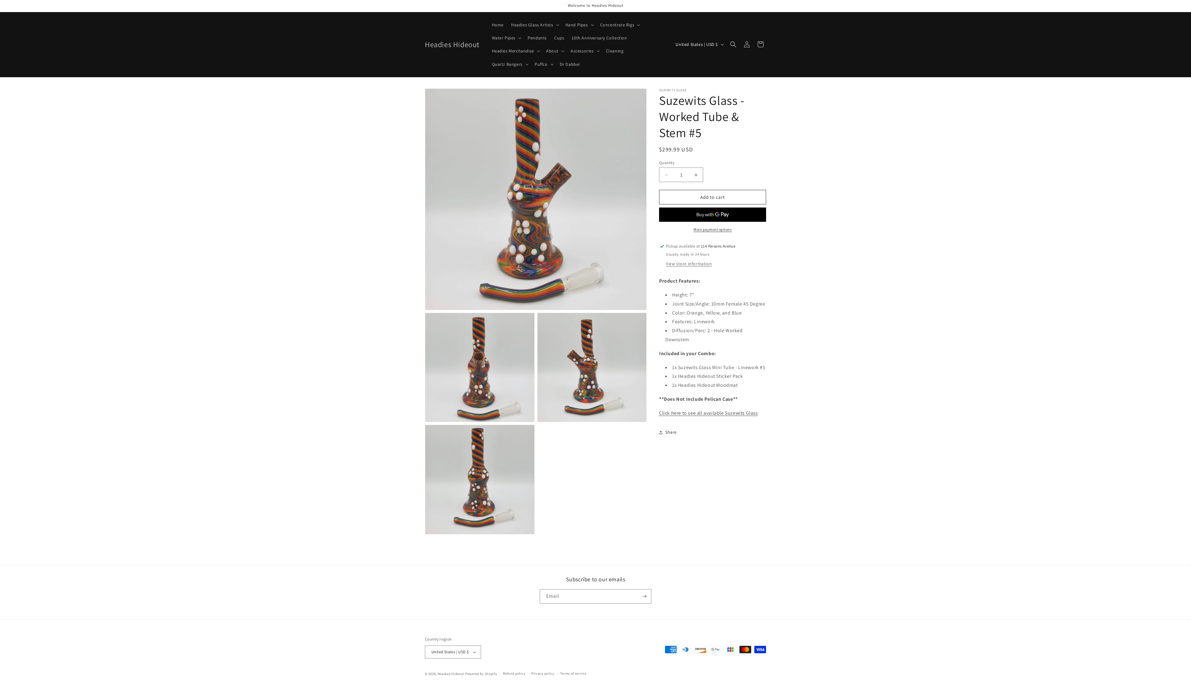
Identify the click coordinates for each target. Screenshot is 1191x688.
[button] (534, 24)
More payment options (713, 229)
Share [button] (671, 432)
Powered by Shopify (481, 674)
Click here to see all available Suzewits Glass (708, 413)
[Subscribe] (644, 596)
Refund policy (514, 673)
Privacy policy (542, 673)
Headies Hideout (451, 674)
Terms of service (573, 673)
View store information (689, 263)
